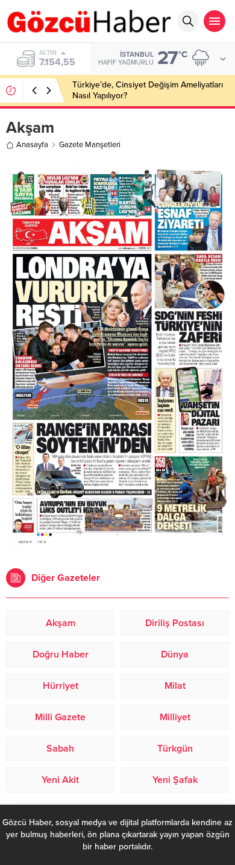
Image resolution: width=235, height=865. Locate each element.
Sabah (60, 749)
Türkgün (175, 749)
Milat (175, 686)
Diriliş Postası (174, 623)
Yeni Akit (60, 780)
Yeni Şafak (175, 780)
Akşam (60, 623)
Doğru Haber (61, 654)
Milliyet (175, 717)
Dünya (175, 654)
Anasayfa (32, 145)
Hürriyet (60, 686)
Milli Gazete (60, 717)
